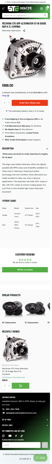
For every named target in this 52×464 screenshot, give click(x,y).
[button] (9, 101)
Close (25, 420)
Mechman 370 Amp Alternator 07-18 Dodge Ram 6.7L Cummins (15, 371)
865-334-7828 (12, 409)
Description (8, 148)
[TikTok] (22, 436)
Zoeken (45, 15)
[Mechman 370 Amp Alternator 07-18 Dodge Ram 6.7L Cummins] (15, 348)
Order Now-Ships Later (29, 103)
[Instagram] (3, 436)
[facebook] (16, 436)
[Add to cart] (20, 386)
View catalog (3, 9)
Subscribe (45, 445)
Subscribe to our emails (13, 440)
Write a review (25, 269)
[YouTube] (10, 436)
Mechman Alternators (11, 30)
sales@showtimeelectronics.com (21, 413)
